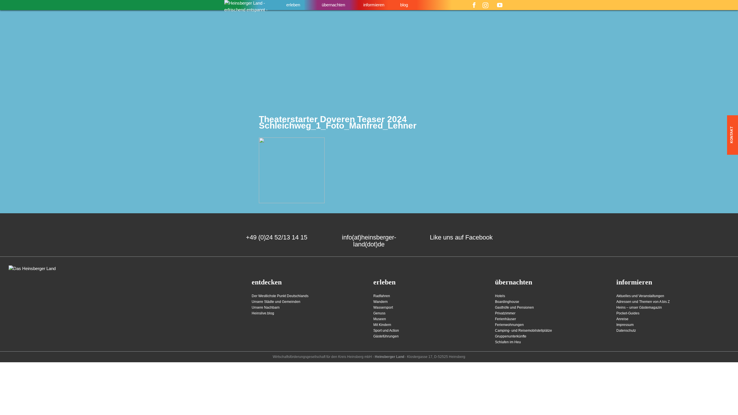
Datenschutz (626, 331)
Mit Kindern (382, 325)
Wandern (380, 302)
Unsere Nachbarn (266, 307)
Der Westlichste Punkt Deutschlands (280, 296)
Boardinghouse (507, 302)
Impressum (625, 325)
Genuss (379, 313)
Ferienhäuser (505, 319)
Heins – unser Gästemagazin (639, 307)
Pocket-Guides (627, 313)
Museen (379, 319)
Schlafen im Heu (508, 342)
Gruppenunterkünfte (510, 336)
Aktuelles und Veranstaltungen (640, 296)
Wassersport (383, 307)
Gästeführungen (386, 336)
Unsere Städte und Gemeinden (276, 302)
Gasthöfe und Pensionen (514, 307)
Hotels (500, 296)
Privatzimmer (505, 313)
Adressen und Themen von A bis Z (643, 302)
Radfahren (381, 296)
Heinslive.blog (263, 313)
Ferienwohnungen (509, 325)
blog (404, 4)
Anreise (622, 319)
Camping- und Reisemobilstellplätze (523, 331)
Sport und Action (386, 331)
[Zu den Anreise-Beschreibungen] (32, 268)
